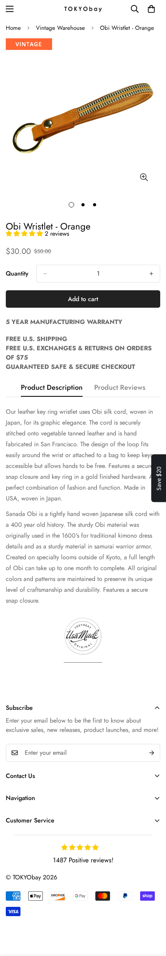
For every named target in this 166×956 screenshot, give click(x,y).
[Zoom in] (143, 177)
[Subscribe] (151, 753)
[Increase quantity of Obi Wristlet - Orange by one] (151, 273)
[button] (25, 233)
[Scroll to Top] (152, 915)
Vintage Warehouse (60, 28)
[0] (151, 9)
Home (13, 28)
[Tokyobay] (83, 8)
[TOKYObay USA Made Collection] (83, 659)
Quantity (17, 273)
